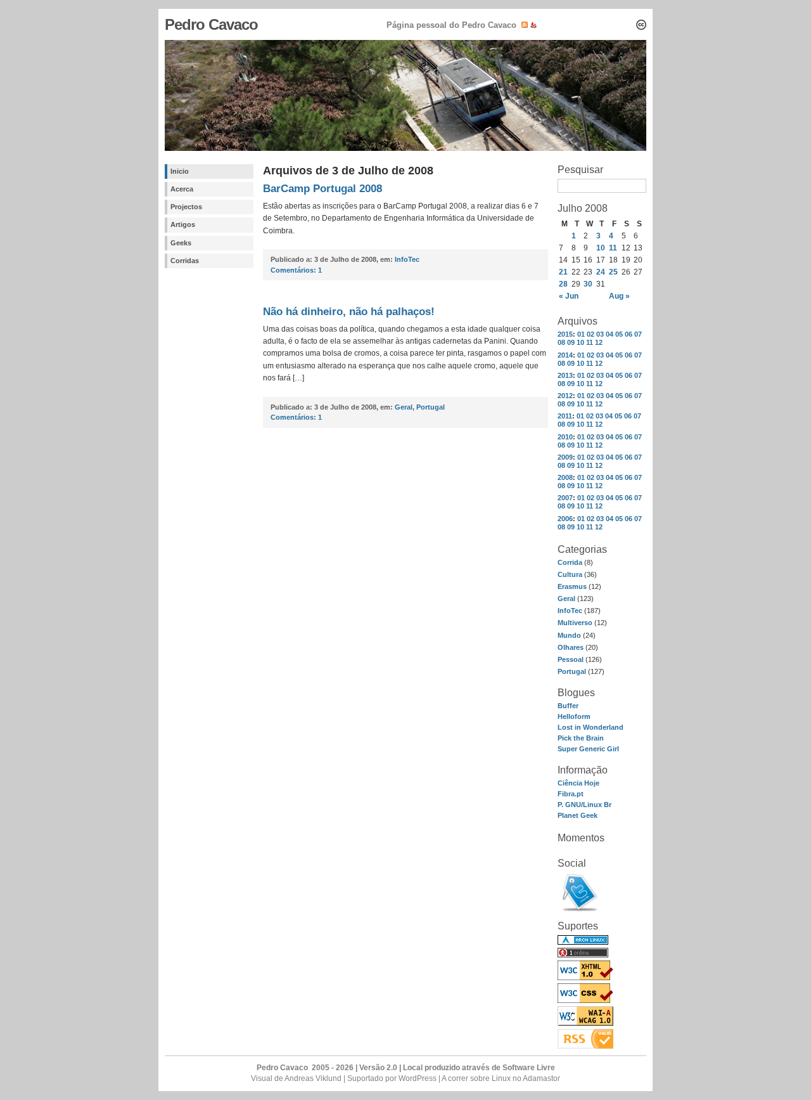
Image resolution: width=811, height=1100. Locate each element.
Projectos (186, 206)
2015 (565, 334)
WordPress (418, 1078)
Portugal (572, 671)
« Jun (568, 296)
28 (563, 284)
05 (619, 334)
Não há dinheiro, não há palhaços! (349, 312)
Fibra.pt (571, 794)
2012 (565, 395)
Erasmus (572, 586)
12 (599, 342)
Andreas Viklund (313, 1078)
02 (590, 334)
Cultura (570, 574)
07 (638, 334)
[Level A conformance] (585, 1023)
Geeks (180, 243)
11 (613, 247)
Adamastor (541, 1078)
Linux (501, 1078)
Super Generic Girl (588, 749)
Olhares (571, 647)
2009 (565, 457)
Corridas (184, 260)
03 (600, 334)
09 (571, 342)
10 (600, 247)
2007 (565, 497)
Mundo (569, 635)
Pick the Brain (581, 738)
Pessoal (571, 659)
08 (561, 342)
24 (600, 272)
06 (628, 334)
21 (563, 272)
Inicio (179, 171)
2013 (565, 375)
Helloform (574, 716)
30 (588, 284)
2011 (565, 416)
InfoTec (570, 610)
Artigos (182, 224)
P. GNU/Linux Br (584, 804)
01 (581, 334)
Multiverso (575, 622)
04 (609, 334)
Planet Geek (577, 815)
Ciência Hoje (578, 783)
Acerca (181, 189)
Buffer (568, 705)
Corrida (570, 562)
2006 (565, 518)
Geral (566, 598)
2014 (565, 355)
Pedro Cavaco (211, 24)
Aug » (619, 296)
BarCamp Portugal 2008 (322, 189)
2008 (565, 477)
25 (613, 272)
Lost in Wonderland (590, 727)
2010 (565, 437)
